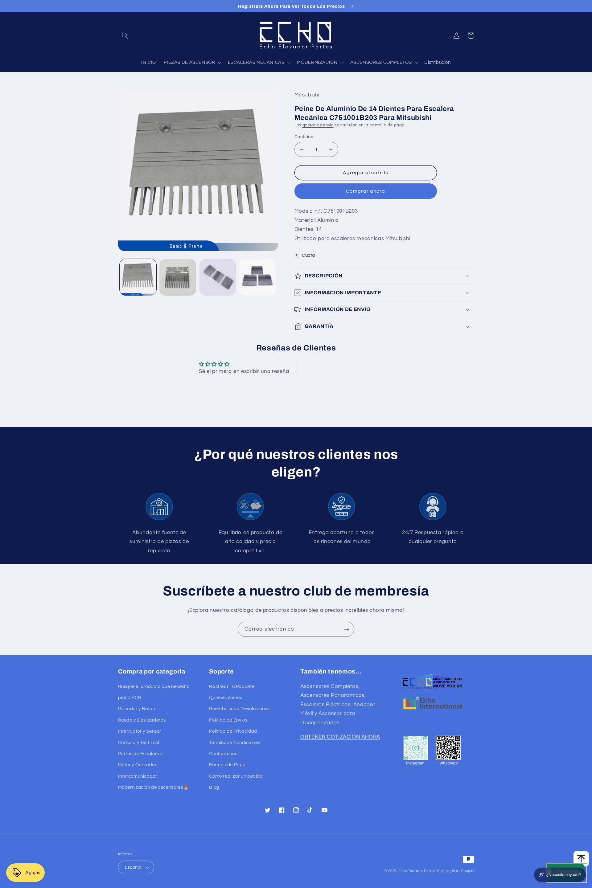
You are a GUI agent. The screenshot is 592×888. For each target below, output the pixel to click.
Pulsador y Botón (136, 708)
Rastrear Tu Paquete (231, 686)
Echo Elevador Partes (417, 871)
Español (133, 867)
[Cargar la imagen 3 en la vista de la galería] (217, 277)
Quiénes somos (225, 697)
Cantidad (303, 137)
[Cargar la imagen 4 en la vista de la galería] (257, 277)
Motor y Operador (137, 765)
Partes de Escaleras (140, 753)
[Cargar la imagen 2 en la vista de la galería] (177, 277)
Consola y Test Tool (138, 742)
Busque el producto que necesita (154, 686)
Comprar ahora (365, 191)
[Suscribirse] (347, 629)
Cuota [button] (308, 255)
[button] (125, 35)
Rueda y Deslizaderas (142, 720)
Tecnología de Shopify (455, 871)
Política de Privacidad (233, 731)
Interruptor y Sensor (140, 731)
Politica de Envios (228, 720)
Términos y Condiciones (234, 742)
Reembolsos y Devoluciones (239, 708)
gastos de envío (318, 125)
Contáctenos (223, 753)
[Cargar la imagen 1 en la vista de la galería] (138, 277)
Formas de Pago (227, 765)
